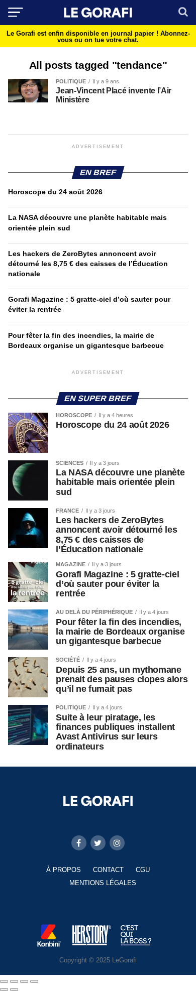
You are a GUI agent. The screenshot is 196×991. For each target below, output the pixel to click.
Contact (108, 870)
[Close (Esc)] (4, 981)
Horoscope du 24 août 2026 (55, 192)
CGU (143, 870)
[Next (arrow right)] (14, 989)
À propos (63, 870)
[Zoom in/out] (34, 981)
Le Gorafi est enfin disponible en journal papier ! (98, 36)
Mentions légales (102, 883)
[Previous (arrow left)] (4, 989)
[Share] (14, 981)
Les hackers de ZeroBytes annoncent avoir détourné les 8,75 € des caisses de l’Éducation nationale (88, 264)
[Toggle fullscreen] (24, 981)
